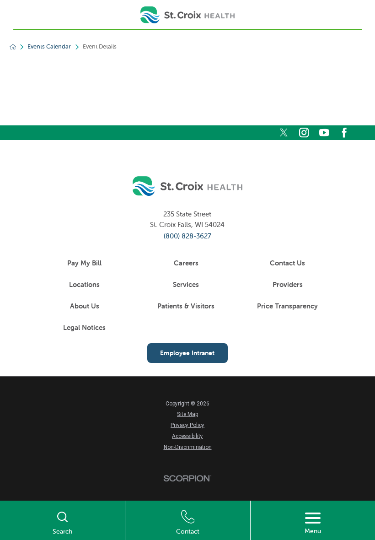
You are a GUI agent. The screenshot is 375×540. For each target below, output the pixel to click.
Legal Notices (84, 327)
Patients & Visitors (185, 306)
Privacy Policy (187, 425)
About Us (84, 306)
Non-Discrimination (188, 447)
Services (186, 284)
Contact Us (287, 263)
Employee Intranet (187, 353)
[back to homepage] (13, 46)
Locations (84, 284)
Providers (288, 284)
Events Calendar (49, 47)
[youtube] (324, 132)
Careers (186, 263)
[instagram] (304, 132)
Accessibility (187, 436)
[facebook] (344, 132)
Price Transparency (287, 306)
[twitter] (284, 132)
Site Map (187, 414)
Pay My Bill (84, 263)
